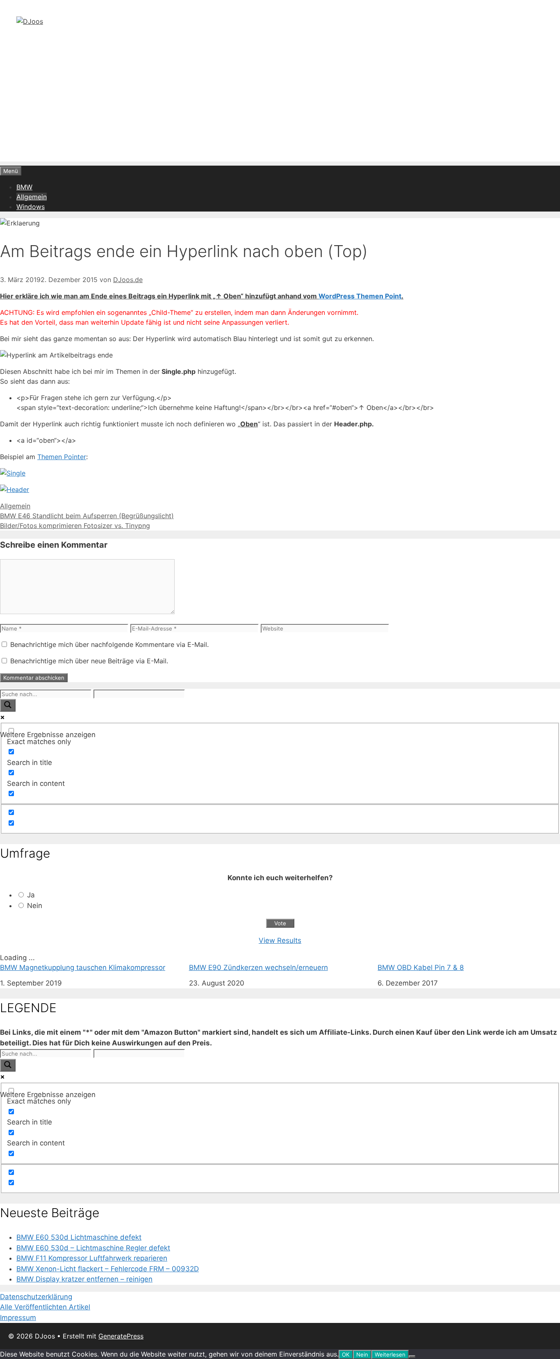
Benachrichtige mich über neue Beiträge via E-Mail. (89, 661)
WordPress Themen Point (360, 296)
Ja (31, 895)
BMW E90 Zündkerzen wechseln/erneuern (258, 967)
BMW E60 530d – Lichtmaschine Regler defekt (93, 1248)
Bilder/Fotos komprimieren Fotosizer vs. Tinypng (75, 525)
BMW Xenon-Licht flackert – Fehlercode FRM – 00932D (107, 1269)
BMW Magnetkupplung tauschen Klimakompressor (82, 967)
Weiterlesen (390, 1354)
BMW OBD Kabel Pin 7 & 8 (421, 967)
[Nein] (412, 1356)
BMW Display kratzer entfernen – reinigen (84, 1279)
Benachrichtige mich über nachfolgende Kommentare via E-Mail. (109, 644)
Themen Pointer (61, 457)
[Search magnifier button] (8, 705)
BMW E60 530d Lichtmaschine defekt (78, 1237)
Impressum (18, 1317)
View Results (280, 940)
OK (346, 1354)
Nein (34, 905)
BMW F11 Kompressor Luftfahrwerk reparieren (91, 1258)
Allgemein (31, 197)
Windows (30, 207)
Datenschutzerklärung (36, 1297)
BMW (24, 187)
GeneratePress (120, 1336)
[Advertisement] (280, 104)
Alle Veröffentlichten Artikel (45, 1307)
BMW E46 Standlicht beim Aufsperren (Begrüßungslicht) (87, 516)
